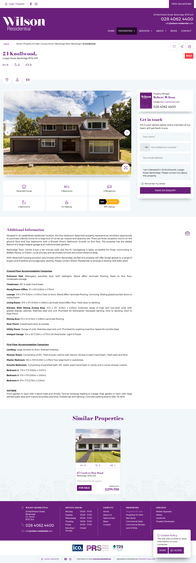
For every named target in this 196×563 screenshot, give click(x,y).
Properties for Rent (134, 515)
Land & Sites (131, 528)
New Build (131, 518)
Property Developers (165, 521)
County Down (47, 44)
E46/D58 (113, 202)
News (173, 31)
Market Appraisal (163, 511)
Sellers (159, 515)
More (162, 550)
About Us (107, 515)
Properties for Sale (134, 511)
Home (111, 31)
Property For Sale (31, 44)
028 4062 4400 (177, 19)
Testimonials (109, 518)
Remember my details (155, 184)
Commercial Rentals (135, 524)
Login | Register (17, 4)
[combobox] (145, 147)
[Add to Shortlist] (116, 431)
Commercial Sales (134, 521)
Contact (186, 31)
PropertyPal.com (147, 559)
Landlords (160, 518)
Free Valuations (181, 4)
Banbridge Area (62, 44)
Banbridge (76, 44)
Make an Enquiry (165, 190)
